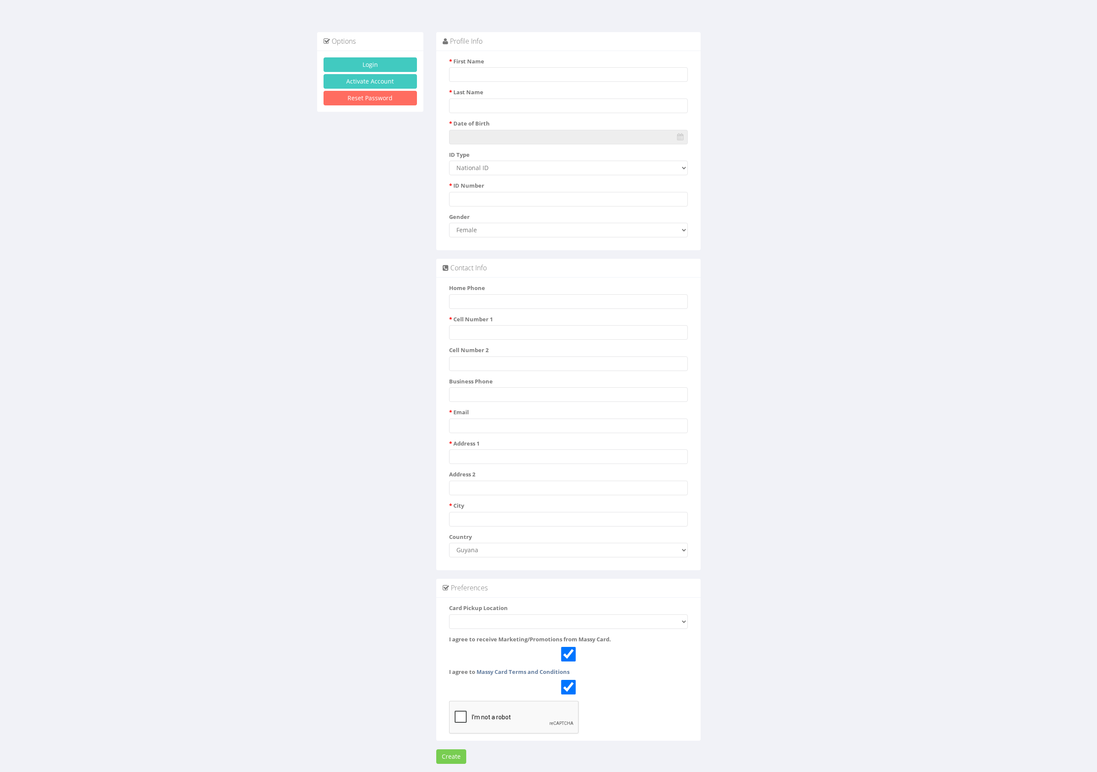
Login (370, 64)
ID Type (459, 155)
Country (460, 537)
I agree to (509, 672)
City (456, 505)
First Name (466, 61)
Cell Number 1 (471, 319)
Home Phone (467, 288)
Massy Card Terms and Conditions (523, 672)
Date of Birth (469, 123)
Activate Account (370, 81)
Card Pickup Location (478, 608)
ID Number (466, 185)
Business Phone (471, 381)
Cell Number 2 (469, 350)
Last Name (466, 92)
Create (451, 756)
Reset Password (370, 98)
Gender (459, 217)
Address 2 (462, 474)
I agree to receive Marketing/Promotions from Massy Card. (530, 639)
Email (459, 412)
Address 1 (464, 443)
